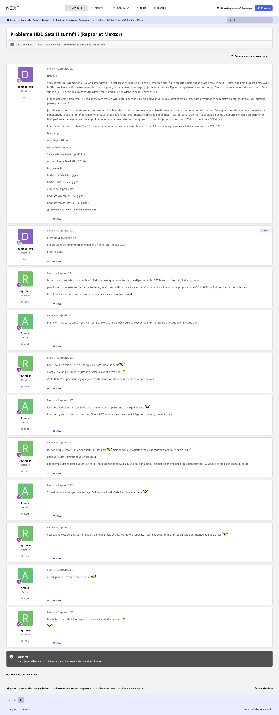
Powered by (257, 709)
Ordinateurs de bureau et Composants (83, 44)
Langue (12, 709)
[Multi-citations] (48, 219)
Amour (25, 333)
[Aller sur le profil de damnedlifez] (12, 44)
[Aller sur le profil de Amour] (25, 321)
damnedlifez (26, 44)
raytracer (25, 291)
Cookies (26, 709)
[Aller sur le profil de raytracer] (25, 279)
